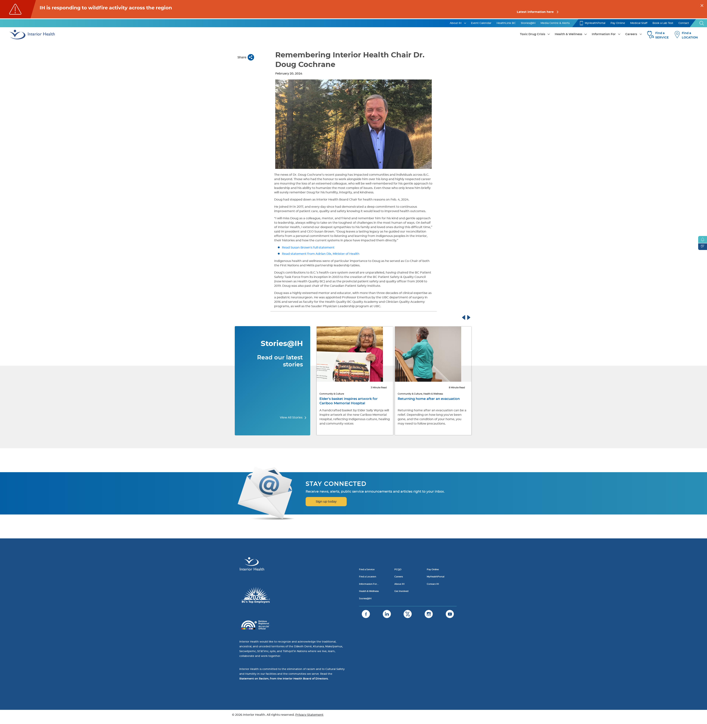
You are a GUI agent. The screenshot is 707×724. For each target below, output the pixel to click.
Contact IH (433, 584)
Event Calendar (481, 23)
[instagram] (429, 614)
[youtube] (450, 614)
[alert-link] (353, 9)
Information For (604, 34)
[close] (702, 4)
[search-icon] (701, 23)
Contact (683, 23)
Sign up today (326, 501)
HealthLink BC (506, 23)
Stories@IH (528, 23)
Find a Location (367, 577)
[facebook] (366, 614)
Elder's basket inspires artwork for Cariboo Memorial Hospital (348, 401)
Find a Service (366, 569)
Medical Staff (638, 23)
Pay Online (618, 23)
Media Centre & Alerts (555, 23)
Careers (631, 34)
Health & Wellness (568, 34)
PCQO (397, 569)
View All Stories (291, 417)
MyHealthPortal (595, 23)
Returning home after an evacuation (429, 399)
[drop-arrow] (465, 23)
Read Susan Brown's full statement (308, 247)
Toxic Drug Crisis (532, 34)
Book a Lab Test (663, 23)
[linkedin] (387, 614)
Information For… (369, 584)
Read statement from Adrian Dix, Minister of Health (320, 253)
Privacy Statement (309, 714)
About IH (455, 23)
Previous (467, 317)
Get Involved (401, 591)
